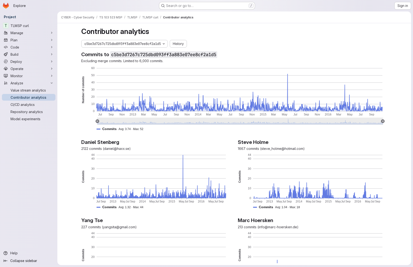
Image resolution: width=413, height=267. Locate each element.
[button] (122, 128)
